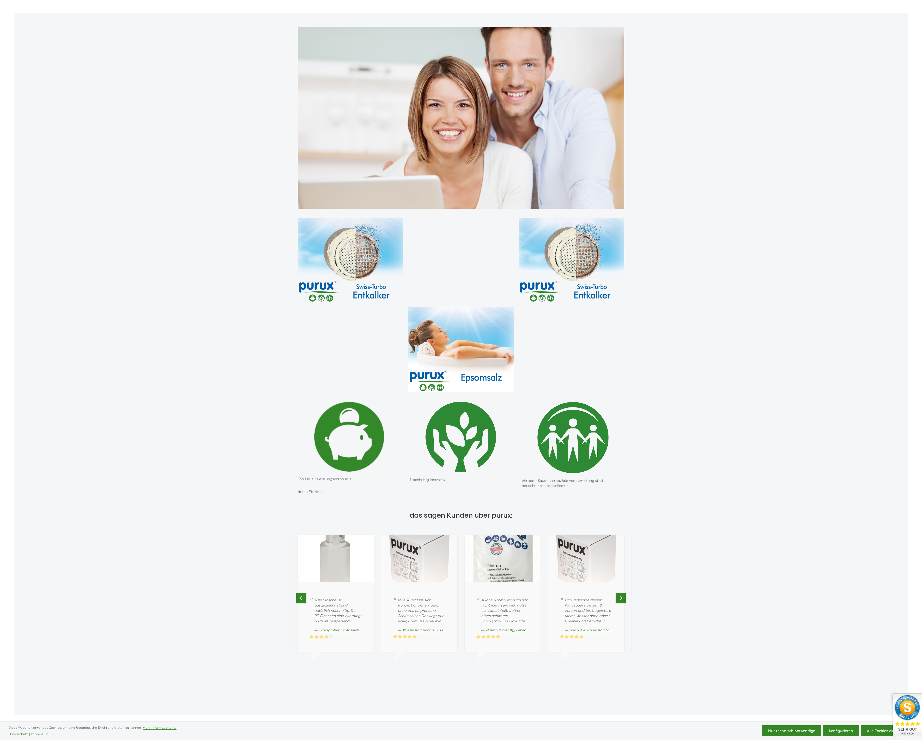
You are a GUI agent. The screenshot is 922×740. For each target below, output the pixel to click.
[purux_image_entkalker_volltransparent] (350, 260)
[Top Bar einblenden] (894, 7)
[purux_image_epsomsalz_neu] (461, 349)
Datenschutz (18, 734)
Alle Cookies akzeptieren (888, 730)
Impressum (39, 734)
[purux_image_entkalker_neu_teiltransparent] (571, 260)
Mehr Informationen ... (159, 727)
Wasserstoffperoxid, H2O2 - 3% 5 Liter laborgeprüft (360, 630)
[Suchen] (851, 7)
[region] (350, 260)
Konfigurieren (841, 730)
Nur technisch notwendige (791, 730)
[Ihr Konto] (872, 7)
